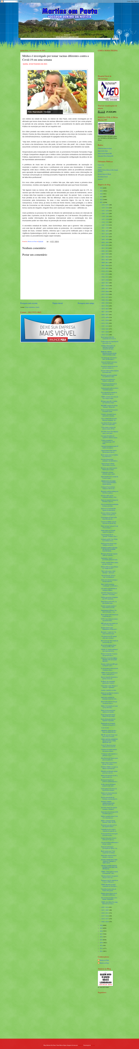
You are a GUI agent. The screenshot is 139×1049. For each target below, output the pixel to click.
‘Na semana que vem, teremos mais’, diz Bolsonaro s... (109, 358)
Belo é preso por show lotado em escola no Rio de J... (109, 641)
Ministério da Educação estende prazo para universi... (109, 772)
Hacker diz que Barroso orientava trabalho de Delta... (110, 693)
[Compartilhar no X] (54, 242)
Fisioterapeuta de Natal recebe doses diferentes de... (109, 518)
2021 (101, 202)
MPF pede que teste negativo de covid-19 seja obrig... (109, 624)
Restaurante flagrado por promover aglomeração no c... (109, 780)
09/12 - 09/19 (105, 248)
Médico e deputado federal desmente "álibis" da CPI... (108, 821)
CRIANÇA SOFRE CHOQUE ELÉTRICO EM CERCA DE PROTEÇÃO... (109, 867)
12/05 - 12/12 (105, 213)
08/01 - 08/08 (105, 265)
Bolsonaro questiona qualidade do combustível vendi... (109, 376)
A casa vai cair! (105, 728)
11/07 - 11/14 (105, 225)
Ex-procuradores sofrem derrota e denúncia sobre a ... (109, 669)
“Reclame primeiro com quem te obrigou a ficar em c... (109, 876)
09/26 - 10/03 (105, 242)
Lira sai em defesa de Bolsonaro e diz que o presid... (109, 843)
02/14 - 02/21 (105, 335)
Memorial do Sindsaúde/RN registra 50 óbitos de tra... (108, 509)
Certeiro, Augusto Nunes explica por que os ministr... (109, 563)
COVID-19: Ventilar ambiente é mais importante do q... (109, 650)
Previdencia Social (103, 177)
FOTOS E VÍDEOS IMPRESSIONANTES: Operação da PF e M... (108, 803)
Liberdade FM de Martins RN (105, 156)
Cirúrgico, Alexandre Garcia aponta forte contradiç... (108, 415)
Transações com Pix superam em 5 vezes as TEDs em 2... (109, 881)
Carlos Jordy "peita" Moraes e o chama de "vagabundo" (109, 686)
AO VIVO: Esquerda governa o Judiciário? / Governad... (109, 593)
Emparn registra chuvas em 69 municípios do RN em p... (109, 894)
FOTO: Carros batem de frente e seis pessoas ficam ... (109, 619)
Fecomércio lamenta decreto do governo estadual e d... (109, 367)
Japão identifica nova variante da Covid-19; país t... (109, 477)
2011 (101, 951)
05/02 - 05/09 (105, 303)
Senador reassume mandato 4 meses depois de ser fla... (108, 606)
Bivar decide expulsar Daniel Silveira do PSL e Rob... (108, 646)
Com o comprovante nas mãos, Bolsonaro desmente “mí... (109, 419)
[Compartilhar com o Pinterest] (58, 242)
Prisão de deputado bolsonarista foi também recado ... (109, 410)
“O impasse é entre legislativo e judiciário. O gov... (109, 754)
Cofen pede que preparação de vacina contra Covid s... (109, 384)
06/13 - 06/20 (105, 286)
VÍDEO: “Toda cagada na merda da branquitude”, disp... (109, 872)
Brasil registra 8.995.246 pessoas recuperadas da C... (109, 615)
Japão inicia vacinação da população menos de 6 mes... (109, 698)
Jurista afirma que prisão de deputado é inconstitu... (108, 720)
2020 (101, 925)
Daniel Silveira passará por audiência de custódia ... (108, 711)
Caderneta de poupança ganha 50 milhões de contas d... (109, 447)
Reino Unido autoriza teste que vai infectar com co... (109, 702)
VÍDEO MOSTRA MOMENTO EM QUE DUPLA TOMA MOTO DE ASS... (109, 740)
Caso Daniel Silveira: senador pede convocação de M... (109, 423)
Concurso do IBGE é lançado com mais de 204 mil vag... (108, 522)
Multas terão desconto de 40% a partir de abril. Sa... (109, 776)
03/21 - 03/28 (105, 320)
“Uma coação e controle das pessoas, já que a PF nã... (108, 428)
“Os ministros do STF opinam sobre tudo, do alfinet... (109, 637)
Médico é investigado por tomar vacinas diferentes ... (109, 706)
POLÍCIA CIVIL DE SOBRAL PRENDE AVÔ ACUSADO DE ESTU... (109, 659)
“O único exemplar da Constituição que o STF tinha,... (108, 441)
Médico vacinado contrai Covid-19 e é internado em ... (109, 817)
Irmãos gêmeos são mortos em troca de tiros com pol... (109, 789)
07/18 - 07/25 (105, 271)
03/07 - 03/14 (105, 326)
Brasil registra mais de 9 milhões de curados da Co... (109, 455)
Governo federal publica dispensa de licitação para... (110, 371)
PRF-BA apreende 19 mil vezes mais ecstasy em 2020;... (109, 735)
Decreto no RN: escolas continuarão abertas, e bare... (109, 496)
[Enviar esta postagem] (47, 241)
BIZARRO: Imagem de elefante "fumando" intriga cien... (109, 406)
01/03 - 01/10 (105, 922)
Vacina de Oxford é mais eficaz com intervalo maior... (109, 362)
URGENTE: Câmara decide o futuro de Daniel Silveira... (108, 731)
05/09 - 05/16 (105, 300)
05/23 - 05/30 (105, 294)
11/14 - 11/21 (105, 222)
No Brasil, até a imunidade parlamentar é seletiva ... (108, 682)
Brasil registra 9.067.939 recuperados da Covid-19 (108, 338)
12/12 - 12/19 (105, 211)
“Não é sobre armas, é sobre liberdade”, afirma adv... (108, 572)
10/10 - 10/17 (105, 236)
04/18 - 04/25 (105, 309)
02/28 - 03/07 (105, 329)
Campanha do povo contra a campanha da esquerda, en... (109, 830)
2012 (101, 948)
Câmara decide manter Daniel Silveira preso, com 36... (109, 451)
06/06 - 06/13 (105, 288)
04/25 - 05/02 (105, 306)
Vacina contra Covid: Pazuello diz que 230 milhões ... (109, 763)
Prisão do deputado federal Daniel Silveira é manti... (108, 715)
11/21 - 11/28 (105, 219)
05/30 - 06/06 (105, 291)
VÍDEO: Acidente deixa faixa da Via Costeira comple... (109, 397)
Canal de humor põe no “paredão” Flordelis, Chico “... (109, 535)
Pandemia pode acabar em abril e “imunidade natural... (109, 389)
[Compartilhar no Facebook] (56, 242)
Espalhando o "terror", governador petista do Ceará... (109, 559)
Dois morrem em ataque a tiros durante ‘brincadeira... (109, 898)
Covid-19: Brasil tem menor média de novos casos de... (108, 746)
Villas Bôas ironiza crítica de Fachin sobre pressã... (108, 890)
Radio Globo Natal (103, 151)
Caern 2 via (101, 165)
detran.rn (100, 179)
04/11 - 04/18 (105, 311)
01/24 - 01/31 (105, 913)
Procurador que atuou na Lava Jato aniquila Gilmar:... (109, 825)
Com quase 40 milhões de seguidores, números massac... (109, 436)
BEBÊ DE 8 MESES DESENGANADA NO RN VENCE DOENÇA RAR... (108, 353)
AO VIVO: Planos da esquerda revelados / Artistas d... (109, 808)
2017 (101, 934)
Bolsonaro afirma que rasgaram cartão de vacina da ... (109, 554)
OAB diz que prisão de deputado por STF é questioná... (109, 598)
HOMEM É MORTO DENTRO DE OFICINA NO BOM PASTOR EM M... (109, 549)
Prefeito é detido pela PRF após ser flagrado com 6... (109, 665)
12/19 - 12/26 (105, 208)
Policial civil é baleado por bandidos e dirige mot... (108, 380)
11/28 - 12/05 (105, 216)
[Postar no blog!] (53, 242)
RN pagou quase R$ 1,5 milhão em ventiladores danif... (109, 402)
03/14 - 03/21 (105, 323)
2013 (101, 945)
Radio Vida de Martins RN (105, 153)
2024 (101, 194)
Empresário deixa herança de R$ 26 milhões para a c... (109, 812)
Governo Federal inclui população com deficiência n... (109, 460)
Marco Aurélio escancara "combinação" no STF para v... (109, 585)
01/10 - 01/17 (105, 919)
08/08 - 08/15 (105, 262)
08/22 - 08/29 (105, 257)
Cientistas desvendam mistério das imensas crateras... (109, 750)
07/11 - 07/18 (105, 274)
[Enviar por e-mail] (51, 242)
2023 (101, 196)
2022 (101, 199)
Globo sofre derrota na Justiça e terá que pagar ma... (109, 580)
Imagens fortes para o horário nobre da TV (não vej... (108, 838)
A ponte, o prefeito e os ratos (108, 690)
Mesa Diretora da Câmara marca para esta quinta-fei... (109, 759)
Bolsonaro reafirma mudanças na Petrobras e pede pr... (109, 492)
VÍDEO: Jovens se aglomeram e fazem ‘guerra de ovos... (109, 673)
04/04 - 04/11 (105, 314)
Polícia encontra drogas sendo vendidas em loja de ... (109, 544)
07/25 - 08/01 (105, 268)
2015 (101, 940)
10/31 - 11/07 (105, 228)
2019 (101, 928)
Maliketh (80, 1045)
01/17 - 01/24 (105, 916)
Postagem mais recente (28, 303)
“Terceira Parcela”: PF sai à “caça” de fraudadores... (108, 576)
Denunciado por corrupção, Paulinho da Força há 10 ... (108, 724)
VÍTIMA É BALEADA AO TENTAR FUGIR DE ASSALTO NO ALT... (108, 347)
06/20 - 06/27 (105, 283)
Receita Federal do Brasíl (104, 174)
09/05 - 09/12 (105, 251)
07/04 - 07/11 (105, 277)
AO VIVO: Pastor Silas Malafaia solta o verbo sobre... (109, 432)
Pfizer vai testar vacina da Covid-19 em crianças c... (109, 527)
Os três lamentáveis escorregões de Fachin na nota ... (109, 834)
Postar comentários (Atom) (32, 307)
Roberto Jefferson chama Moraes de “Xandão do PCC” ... (109, 567)
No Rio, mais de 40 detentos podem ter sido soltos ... (108, 785)
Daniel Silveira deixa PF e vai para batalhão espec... (109, 602)
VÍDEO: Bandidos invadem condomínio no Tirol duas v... (109, 885)
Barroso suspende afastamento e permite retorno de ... (109, 678)
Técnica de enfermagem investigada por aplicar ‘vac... (109, 847)
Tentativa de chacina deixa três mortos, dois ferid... (109, 793)
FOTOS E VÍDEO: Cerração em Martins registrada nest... (109, 767)
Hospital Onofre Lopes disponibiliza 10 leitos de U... (109, 628)
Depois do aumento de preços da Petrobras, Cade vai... (109, 500)
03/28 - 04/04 (105, 317)
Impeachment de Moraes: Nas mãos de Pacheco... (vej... (109, 611)
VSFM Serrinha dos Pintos (105, 148)
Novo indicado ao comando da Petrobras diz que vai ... (109, 393)
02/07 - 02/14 (105, 907)
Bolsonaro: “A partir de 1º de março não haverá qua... (108, 633)
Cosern (100, 167)
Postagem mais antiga (86, 303)
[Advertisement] (110, 1023)
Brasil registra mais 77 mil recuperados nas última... (108, 852)
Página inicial (58, 303)
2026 (101, 188)
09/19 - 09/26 (105, 245)
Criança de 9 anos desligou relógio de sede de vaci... (108, 487)
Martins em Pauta (104, 960)
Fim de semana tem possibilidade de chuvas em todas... (109, 505)
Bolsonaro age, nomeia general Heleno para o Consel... (109, 468)
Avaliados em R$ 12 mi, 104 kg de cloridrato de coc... (109, 540)
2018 (101, 931)
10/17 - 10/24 (105, 234)
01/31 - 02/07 (105, 910)
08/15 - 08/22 (105, 260)
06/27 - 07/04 (105, 280)
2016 (101, 937)
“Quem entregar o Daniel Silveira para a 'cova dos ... (108, 464)
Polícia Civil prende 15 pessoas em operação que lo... (109, 654)
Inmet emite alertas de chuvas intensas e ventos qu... (108, 856)
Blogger (93, 1045)
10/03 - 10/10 (105, 239)
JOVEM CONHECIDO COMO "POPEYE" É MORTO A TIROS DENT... (109, 861)
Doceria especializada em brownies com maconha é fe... (109, 798)
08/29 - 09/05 (105, 254)
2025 (101, 191)
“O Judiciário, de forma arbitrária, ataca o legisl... (108, 473)
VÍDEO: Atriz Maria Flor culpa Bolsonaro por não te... (109, 903)
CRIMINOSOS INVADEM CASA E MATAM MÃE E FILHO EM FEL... (108, 482)
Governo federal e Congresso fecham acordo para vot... (108, 513)
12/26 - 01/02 (105, 205)
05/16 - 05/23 (105, 297)
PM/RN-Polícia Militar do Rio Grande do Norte (108, 170)
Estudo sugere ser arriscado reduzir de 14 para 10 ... (108, 531)
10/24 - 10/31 (105, 231)
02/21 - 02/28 (105, 332)
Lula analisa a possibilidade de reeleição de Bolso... (109, 589)
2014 (101, 943)
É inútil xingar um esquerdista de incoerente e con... (109, 342)
